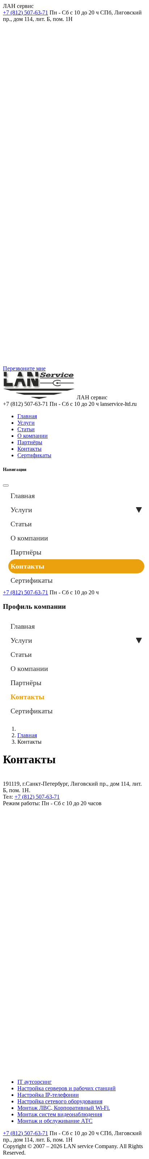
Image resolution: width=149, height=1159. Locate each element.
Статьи (26, 429)
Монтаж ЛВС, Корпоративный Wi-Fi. (63, 1108)
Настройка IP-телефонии (48, 1095)
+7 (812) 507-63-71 (25, 592)
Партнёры (29, 442)
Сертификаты (34, 455)
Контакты (29, 449)
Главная (27, 416)
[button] (138, 510)
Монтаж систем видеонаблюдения (59, 1114)
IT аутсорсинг (34, 1082)
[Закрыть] (6, 485)
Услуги (26, 423)
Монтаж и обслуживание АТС (55, 1121)
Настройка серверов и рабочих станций (66, 1088)
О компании (32, 436)
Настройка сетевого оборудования (59, 1101)
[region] (74, 194)
